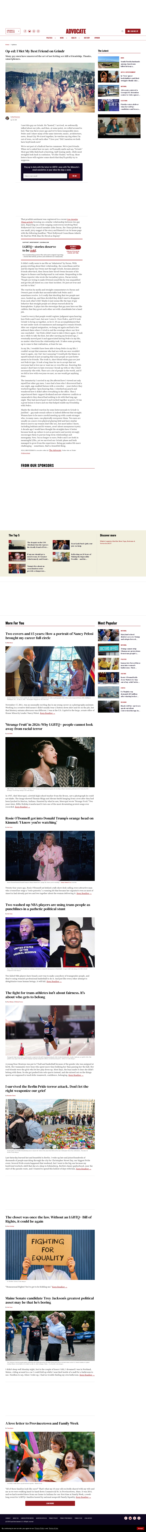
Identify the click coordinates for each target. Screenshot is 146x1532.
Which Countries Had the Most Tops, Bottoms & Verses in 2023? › (117, 542)
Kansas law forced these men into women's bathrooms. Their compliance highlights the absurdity (130, 668)
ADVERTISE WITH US (41, 1518)
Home (7, 45)
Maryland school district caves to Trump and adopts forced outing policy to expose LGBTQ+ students (130, 639)
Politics (49, 38)
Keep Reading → (47, 713)
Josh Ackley (10, 733)
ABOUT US (15, 1518)
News (62, 38)
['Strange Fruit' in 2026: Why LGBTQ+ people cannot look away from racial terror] (50, 762)
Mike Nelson (10, 643)
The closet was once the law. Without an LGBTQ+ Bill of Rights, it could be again (48, 1219)
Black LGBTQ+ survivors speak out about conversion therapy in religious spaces (131, 709)
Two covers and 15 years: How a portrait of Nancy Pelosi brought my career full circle (49, 635)
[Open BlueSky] (29, 31)
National (124, 86)
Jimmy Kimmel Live (66, 882)
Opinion (97, 38)
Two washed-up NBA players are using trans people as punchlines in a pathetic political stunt (47, 906)
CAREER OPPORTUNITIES (27, 1518)
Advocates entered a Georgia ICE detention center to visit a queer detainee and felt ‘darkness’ (130, 95)
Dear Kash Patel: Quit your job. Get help (81, 544)
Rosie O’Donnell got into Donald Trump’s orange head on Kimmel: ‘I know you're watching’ (49, 820)
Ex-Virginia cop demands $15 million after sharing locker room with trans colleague (129, 696)
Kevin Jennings (10, 1226)
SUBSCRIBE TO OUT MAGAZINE (11, 31)
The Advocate (55, 450)
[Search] (122, 31)
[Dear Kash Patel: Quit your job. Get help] (61, 545)
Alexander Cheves (11, 1095)
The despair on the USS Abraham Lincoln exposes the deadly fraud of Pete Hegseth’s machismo (37, 546)
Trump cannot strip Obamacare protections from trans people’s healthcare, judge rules (130, 652)
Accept (140, 1528)
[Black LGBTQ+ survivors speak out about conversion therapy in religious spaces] (108, 707)
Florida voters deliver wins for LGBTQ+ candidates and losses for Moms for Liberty (130, 108)
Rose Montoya (10, 1002)
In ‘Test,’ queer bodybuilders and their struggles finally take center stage (130, 79)
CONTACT (8, 1518)
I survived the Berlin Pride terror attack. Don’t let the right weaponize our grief (46, 1088)
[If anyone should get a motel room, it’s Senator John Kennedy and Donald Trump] (17, 557)
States (123, 688)
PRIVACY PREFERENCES (66, 1518)
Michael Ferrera (19, 1002)
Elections (124, 101)
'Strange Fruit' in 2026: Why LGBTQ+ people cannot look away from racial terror (49, 726)
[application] (119, 126)
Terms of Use (53, 1528)
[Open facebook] (25, 31)
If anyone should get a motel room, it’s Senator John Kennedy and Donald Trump (37, 558)
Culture (123, 674)
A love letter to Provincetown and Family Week (42, 1423)
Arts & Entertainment (128, 72)
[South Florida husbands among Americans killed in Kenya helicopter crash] (108, 62)
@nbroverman (25, 453)
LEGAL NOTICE (88, 1518)
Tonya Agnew (10, 1428)
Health (73, 38)
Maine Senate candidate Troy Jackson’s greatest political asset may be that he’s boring (49, 1300)
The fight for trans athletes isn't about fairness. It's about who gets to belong (45, 994)
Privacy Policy (40, 1528)
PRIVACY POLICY (53, 1518)
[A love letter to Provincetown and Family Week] (50, 1457)
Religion (123, 702)
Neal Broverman (16, 117)
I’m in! (74, 176)
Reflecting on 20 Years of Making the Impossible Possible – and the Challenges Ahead (81, 558)
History (87, 38)
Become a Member (73, 247)
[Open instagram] (38, 31)
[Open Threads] (33, 31)
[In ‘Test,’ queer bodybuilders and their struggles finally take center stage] (108, 76)
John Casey (9, 827)
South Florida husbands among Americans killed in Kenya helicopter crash (130, 65)
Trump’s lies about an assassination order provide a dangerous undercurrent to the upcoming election (35, 571)
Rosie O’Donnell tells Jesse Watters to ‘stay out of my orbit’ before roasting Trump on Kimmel (130, 682)
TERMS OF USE (78, 1518)
